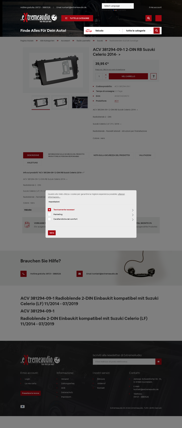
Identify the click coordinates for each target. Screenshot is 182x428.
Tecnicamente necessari (64, 209)
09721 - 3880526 (42, 7)
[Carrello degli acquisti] (158, 18)
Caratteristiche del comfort (65, 219)
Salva (52, 233)
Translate (122, 10)
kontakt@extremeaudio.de (74, 7)
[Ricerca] (148, 18)
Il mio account (155, 7)
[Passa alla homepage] (39, 18)
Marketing (57, 214)
